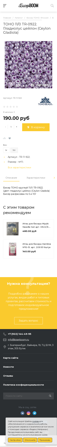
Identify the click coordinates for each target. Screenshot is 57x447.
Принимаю (44, 440)
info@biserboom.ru (18, 339)
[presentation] (54, 178)
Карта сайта (10, 357)
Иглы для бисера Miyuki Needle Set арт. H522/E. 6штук (35, 226)
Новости (8, 366)
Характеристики (36, 177)
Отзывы (8, 375)
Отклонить (30, 440)
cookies (35, 421)
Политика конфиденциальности (23, 384)
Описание (11, 177)
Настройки (15, 440)
